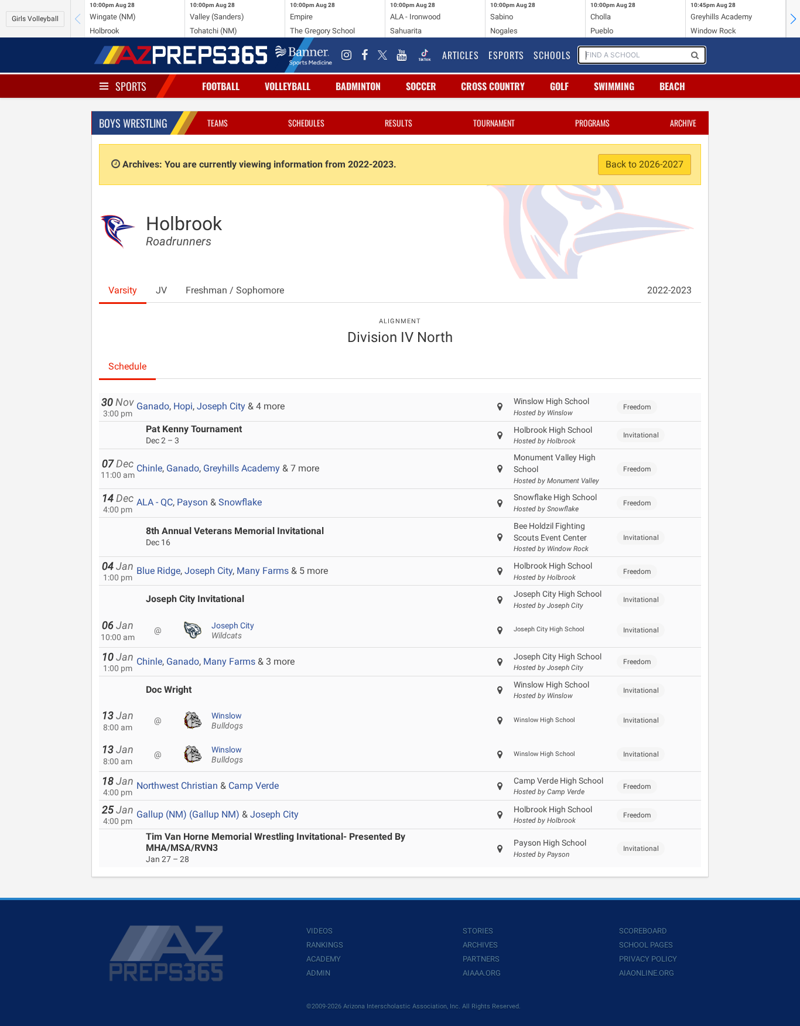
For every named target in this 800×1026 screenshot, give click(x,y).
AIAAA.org (482, 973)
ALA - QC (154, 502)
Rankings (324, 944)
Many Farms (263, 570)
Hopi (183, 406)
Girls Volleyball (35, 19)
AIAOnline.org (646, 973)
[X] (382, 55)
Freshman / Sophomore (235, 290)
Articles (460, 55)
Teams (217, 123)
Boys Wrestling (133, 123)
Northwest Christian (177, 785)
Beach (672, 86)
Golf (559, 86)
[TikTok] (424, 55)
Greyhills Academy (241, 468)
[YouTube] (401, 55)
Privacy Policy (648, 959)
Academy (323, 959)
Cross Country (493, 86)
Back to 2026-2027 (644, 164)
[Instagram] (346, 55)
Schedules (306, 123)
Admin (318, 973)
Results (398, 123)
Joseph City (221, 406)
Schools (552, 55)
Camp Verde (253, 785)
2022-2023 (669, 290)
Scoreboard (643, 930)
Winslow (227, 721)
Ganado (152, 406)
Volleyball (287, 86)
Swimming (614, 86)
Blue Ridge (158, 570)
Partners (481, 959)
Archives (480, 944)
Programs (592, 123)
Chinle (149, 468)
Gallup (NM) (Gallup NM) (188, 814)
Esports (506, 55)
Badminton (358, 86)
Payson (192, 502)
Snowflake (240, 502)
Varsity (122, 290)
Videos (319, 930)
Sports (130, 86)
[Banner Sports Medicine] (303, 55)
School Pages (646, 944)
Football (221, 86)
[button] (793, 18)
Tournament (494, 123)
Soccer (421, 86)
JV (161, 290)
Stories (478, 930)
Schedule (127, 366)
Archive (683, 123)
